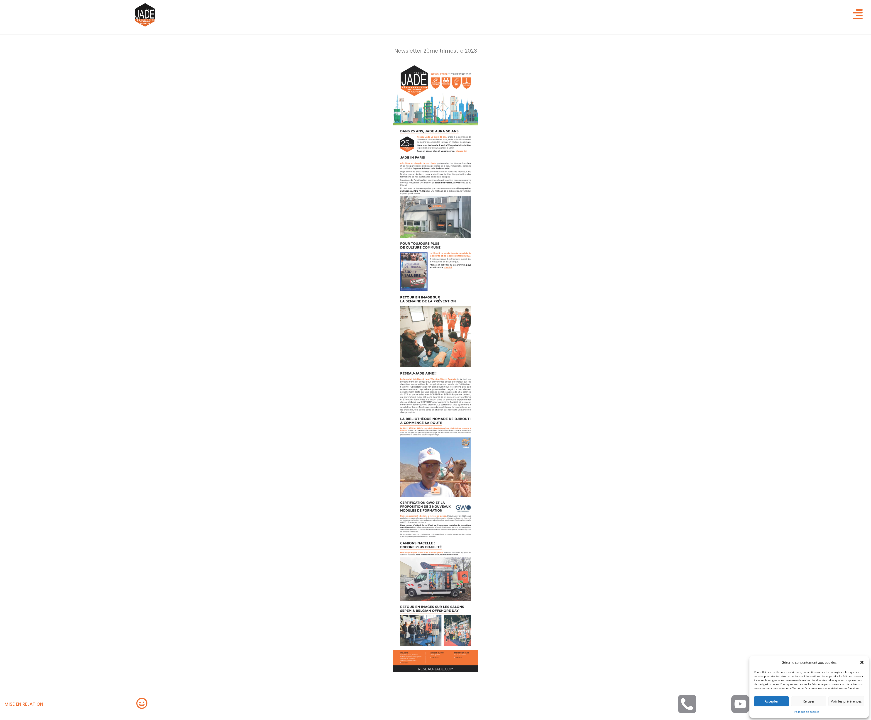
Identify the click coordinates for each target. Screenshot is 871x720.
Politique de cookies (806, 712)
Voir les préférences (846, 701)
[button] (862, 662)
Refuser (809, 701)
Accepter (771, 701)
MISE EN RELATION (24, 704)
